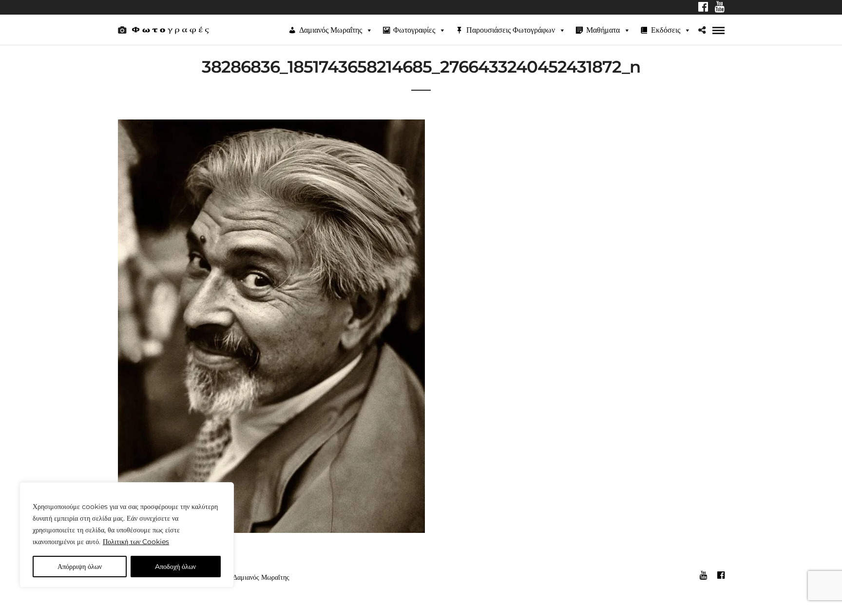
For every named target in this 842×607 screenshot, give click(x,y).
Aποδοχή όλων (175, 566)
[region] (126, 534)
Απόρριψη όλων (79, 566)
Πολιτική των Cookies (136, 541)
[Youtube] (720, 8)
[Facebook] (703, 8)
